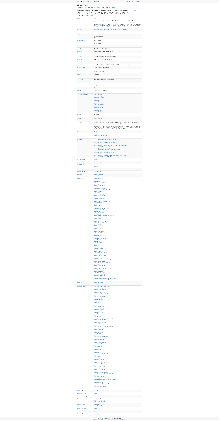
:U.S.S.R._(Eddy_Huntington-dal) (101, 372)
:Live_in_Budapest (98, 329)
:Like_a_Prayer (98, 228)
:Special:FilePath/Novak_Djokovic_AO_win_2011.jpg (105, 153)
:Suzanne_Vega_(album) (100, 359)
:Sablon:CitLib (98, 94)
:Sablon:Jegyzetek (98, 103)
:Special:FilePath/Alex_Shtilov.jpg (102, 148)
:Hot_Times (97, 211)
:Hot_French (97, 316)
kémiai (79, 64)
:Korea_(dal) (97, 225)
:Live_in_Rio (97, 330)
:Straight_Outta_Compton (100, 255)
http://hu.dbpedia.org (98, 7)
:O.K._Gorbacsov (98, 242)
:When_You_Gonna (99, 376)
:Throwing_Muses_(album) (100, 369)
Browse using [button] (89, 1)
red (79, 83)
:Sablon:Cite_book (98, 96)
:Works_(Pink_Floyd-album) (100, 386)
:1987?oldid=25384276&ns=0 (101, 135)
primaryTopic (81, 413)
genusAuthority (82, 408)
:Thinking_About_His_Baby (100, 269)
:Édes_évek (97, 388)
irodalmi (80, 59)
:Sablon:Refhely (98, 106)
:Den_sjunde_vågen (99, 298)
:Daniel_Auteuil (98, 164)
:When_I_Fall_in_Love (99, 275)
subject (79, 118)
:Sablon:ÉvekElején (99, 107)
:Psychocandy (98, 346)
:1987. (96, 393)
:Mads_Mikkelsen (98, 283)
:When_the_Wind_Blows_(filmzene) (102, 378)
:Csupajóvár (97, 168)
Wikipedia (101, 419)
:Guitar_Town (98, 313)
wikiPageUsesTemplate (82, 94)
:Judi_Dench (97, 166)
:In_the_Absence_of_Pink (100, 320)
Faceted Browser (130, 1)
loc (79, 74)
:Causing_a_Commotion (100, 195)
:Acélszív (97, 181)
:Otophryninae (98, 411)
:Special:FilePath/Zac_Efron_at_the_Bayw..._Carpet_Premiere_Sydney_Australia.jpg (111, 141)
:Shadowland (97, 251)
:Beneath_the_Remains (99, 188)
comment (79, 122)
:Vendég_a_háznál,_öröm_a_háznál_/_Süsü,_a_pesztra (105, 373)
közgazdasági (81, 67)
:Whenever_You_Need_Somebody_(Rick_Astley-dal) (105, 278)
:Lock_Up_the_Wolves (99, 231)
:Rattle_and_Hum (98, 248)
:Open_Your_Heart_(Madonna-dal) (101, 336)
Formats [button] (96, 1)
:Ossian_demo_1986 (99, 339)
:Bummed (97, 192)
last (79, 70)
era (79, 174)
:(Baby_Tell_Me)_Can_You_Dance (101, 286)
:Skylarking (97, 355)
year (79, 114)
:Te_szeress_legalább (99, 261)
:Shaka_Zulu (97, 352)
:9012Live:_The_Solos (99, 288)
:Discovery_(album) (99, 299)
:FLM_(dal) (97, 204)
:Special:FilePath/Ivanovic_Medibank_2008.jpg (104, 152)
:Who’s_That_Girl (98, 382)
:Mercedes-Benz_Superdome (100, 390)
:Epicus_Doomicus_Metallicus (101, 300)
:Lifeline (97, 226)
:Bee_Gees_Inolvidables (100, 184)
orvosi (79, 76)
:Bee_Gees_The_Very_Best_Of (101, 186)
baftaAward (81, 164)
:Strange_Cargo (98, 256)
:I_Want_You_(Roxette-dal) (100, 216)
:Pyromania (97, 348)
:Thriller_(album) (98, 368)
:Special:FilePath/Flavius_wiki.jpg (102, 151)
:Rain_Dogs (97, 349)
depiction (79, 139)
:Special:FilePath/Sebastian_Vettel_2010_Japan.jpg (105, 139)
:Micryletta (97, 408)
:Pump (96, 245)
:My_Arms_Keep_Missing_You (101, 236)
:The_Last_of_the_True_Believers (101, 362)
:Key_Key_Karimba (99, 224)
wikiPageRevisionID (81, 40)
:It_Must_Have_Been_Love (100, 221)
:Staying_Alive (98, 358)
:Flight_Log (97, 305)
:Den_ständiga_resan (99, 198)
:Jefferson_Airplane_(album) (100, 222)
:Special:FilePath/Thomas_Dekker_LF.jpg (103, 156)
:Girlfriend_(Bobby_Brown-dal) (101, 308)
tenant (80, 390)
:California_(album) (99, 194)
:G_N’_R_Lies (98, 206)
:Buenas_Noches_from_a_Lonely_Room (102, 189)
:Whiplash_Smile (98, 380)
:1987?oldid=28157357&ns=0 (101, 136)
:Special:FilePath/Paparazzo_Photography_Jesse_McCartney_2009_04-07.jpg (110, 155)
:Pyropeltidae (98, 398)
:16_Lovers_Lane (98, 178)
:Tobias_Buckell (98, 175)
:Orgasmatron (98, 338)
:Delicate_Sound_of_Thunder (100, 196)
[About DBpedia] (80, 1)
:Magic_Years (98, 235)
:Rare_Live (97, 246)
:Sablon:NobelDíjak (99, 104)
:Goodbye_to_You (98, 312)
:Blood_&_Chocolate (99, 295)
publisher (80, 79)
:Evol (96, 302)
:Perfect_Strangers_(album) (100, 342)
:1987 (96, 159)
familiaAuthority (82, 398)
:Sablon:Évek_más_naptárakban (101, 108)
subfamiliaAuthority (82, 411)
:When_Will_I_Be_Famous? (100, 276)
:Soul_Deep (97, 356)
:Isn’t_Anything (98, 219)
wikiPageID (80, 32)
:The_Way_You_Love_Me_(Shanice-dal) (102, 268)
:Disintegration (98, 199)
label (78, 131)
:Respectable (98, 350)
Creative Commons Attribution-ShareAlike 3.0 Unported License (119, 419)
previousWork (81, 178)
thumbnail (79, 29)
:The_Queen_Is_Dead (99, 366)
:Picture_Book (98, 343)
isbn (79, 62)
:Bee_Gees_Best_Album (100, 182)
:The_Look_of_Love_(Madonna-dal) (102, 264)
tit (78, 87)
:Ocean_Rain (98, 335)
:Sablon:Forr (97, 100)
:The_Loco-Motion (98, 363)
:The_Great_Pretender (99, 360)
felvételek (81, 404)
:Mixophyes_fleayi (98, 396)
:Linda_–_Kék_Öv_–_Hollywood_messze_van (103, 326)
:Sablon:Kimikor (98, 110)
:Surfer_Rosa (98, 258)
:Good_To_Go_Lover (99, 309)
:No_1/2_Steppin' (98, 239)
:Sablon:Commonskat (99, 97)
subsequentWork (82, 286)
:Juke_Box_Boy (98, 323)
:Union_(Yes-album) (99, 272)
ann (79, 45)
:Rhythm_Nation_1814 (99, 249)
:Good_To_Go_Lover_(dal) (100, 310)
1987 (85, 5)
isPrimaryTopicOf (81, 159)
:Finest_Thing (98, 303)
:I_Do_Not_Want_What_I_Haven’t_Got (102, 214)
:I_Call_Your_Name (99, 212)
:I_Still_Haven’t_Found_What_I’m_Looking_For (104, 215)
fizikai (79, 56)
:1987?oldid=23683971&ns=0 (101, 134)
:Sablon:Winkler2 (98, 111)
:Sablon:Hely (97, 101)
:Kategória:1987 (98, 118)
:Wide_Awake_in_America (100, 385)
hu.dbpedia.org (112, 7)
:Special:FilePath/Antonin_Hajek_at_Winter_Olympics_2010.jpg (107, 149)
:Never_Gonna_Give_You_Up (101, 238)
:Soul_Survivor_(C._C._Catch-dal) (101, 252)
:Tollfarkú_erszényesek (99, 401)
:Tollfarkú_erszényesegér (100, 400)
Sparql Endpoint (139, 1)
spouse (80, 282)
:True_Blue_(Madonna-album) (101, 370)
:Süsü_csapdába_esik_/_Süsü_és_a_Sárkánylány (104, 259)
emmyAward (81, 171)
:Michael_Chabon (98, 174)
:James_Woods (98, 171)
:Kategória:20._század (99, 120)
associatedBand (81, 162)
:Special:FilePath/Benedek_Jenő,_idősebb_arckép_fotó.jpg (106, 143)
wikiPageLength (80, 34)
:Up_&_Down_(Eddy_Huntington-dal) (102, 274)
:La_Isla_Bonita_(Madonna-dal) (101, 325)
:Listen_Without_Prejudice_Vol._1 (101, 229)
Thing (85, 7)
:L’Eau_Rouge (98, 234)
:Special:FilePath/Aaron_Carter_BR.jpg (103, 146)
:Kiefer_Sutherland (99, 282)
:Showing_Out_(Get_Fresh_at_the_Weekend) (103, 353)
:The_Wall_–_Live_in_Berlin (100, 266)
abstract (79, 20)
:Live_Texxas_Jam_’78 (99, 328)
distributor (80, 168)
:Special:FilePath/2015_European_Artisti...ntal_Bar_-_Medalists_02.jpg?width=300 (110, 29)
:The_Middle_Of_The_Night (100, 365)
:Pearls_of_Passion (99, 340)
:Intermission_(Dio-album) (100, 322)
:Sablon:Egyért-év (98, 98)
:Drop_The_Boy (98, 202)
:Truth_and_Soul (98, 271)
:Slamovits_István (98, 162)
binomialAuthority (82, 396)
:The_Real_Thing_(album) (100, 265)
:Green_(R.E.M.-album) (99, 209)
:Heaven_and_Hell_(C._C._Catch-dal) (102, 315)
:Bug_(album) (98, 191)
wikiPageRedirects (82, 393)
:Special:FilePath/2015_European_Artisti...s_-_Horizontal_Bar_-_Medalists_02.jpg (110, 145)
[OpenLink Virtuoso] (100, 418)
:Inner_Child (97, 218)
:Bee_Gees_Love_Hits (99, 185)
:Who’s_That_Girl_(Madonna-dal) (101, 279)
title (79, 90)
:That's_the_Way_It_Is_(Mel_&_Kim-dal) (102, 262)
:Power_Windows (98, 345)
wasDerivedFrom (81, 134)
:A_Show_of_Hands (99, 179)
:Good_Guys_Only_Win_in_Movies (101, 208)
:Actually (97, 404)
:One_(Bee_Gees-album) (100, 244)
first (79, 54)
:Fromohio (97, 205)
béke (79, 51)
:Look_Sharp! (98, 232)
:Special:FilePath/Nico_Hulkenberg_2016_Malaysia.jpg (105, 142)
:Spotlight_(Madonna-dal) (100, 254)
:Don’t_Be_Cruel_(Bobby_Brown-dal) (102, 201)
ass (79, 48)
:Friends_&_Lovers (99, 306)
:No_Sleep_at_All (98, 241)
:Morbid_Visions (98, 332)
